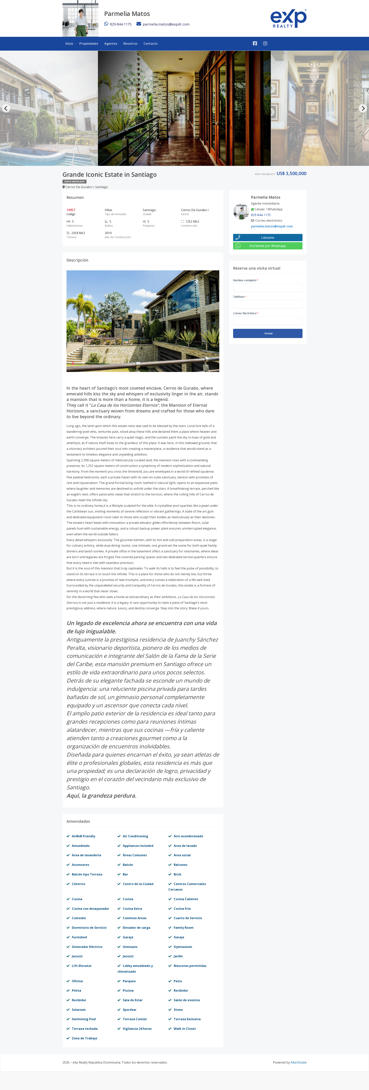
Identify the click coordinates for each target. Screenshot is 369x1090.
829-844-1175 (120, 24)
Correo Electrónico (245, 313)
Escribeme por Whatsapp (268, 246)
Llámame (267, 237)
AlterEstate (299, 1062)
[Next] (363, 108)
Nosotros (130, 43)
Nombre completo (245, 280)
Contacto (151, 43)
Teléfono (239, 297)
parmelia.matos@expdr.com (166, 24)
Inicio (69, 43)
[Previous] (6, 108)
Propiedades (88, 43)
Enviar (269, 333)
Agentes (110, 43)
